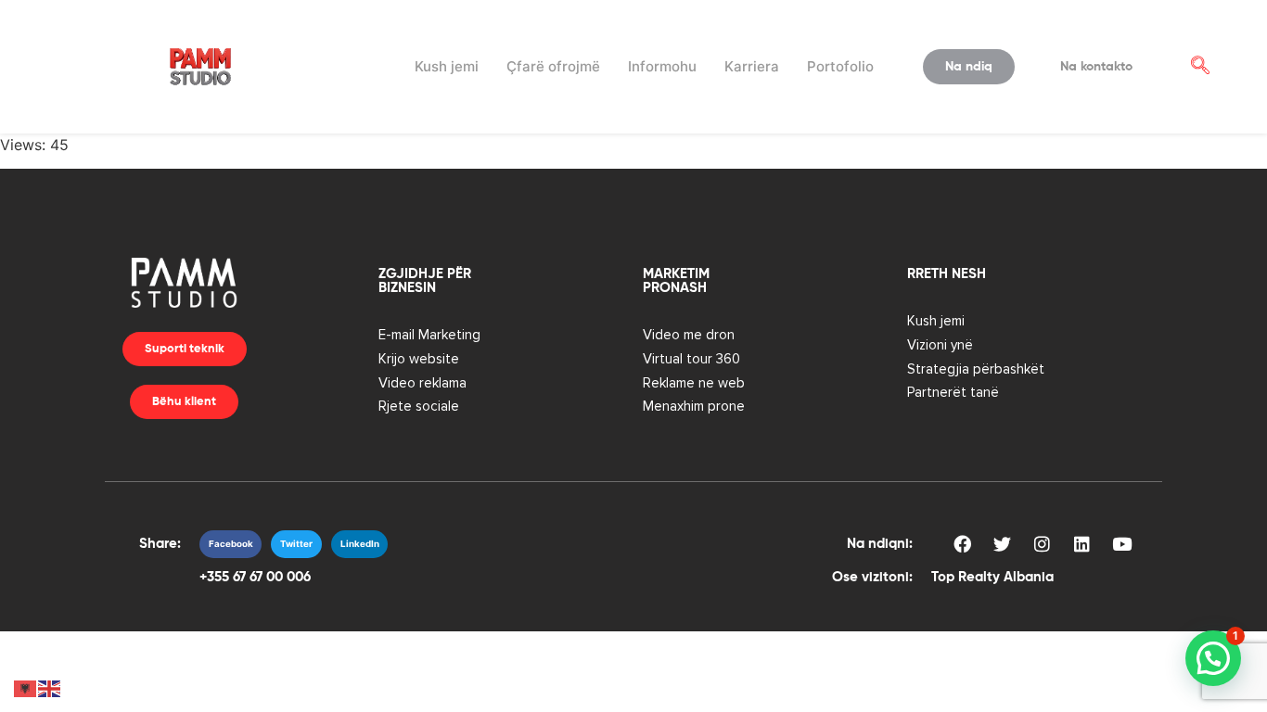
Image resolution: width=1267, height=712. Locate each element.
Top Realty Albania (992, 577)
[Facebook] (961, 544)
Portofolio (840, 66)
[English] (50, 687)
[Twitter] (1001, 544)
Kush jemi (447, 66)
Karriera (751, 66)
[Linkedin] (1081, 544)
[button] (1200, 66)
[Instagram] (1041, 544)
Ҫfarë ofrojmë (553, 66)
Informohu (662, 66)
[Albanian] (26, 687)
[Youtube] (1121, 544)
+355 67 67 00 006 (255, 577)
